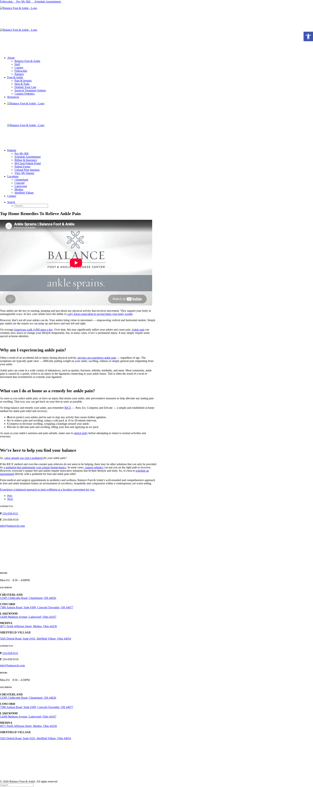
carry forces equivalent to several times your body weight (99, 314)
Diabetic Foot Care (25, 87)
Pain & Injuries (23, 80)
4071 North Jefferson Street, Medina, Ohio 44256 (28, 626)
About (10, 57)
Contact (11, 195)
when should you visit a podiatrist (23, 458)
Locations (12, 176)
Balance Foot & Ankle (27, 61)
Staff (17, 64)
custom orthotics (94, 467)
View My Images (24, 173)
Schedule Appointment (48, 1)
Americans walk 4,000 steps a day (33, 329)
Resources (13, 96)
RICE (67, 407)
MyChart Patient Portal (27, 163)
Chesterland (21, 179)
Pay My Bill (24, 1)
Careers (18, 67)
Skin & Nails (21, 83)
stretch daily (81, 433)
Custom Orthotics (24, 93)
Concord (19, 182)
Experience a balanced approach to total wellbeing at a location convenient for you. (47, 489)
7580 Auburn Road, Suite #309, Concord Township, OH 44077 (36, 607)
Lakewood (20, 186)
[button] (308, 36)
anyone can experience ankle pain (97, 357)
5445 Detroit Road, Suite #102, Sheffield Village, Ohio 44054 (35, 638)
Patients (11, 150)
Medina (18, 189)
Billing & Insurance (25, 160)
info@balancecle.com (12, 525)
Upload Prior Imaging (26, 169)
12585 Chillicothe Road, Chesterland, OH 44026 (28, 597)
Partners (19, 74)
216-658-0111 (10, 513)
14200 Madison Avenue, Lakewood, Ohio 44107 (28, 616)
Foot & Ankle (15, 77)
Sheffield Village (24, 192)
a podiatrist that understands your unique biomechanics (35, 467)
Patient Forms (22, 166)
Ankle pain (138, 329)
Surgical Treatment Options (30, 90)
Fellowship (6, 1)
